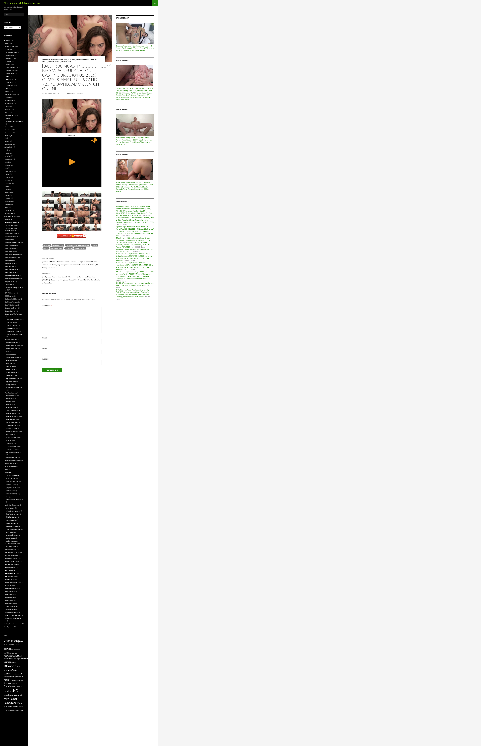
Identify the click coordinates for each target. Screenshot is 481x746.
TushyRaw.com (10, 603)
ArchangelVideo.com (12, 276)
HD (15, 690)
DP (6, 88)
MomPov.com (9, 520)
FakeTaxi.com (9, 401)
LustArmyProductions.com (14, 500)
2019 (13, 645)
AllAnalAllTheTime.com (13, 242)
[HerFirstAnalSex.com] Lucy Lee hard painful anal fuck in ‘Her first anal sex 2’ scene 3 (135, 284)
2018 (10, 645)
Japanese (8, 192)
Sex (16, 706)
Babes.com (8, 285)
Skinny (7, 127)
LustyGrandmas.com (12, 505)
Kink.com (8, 473)
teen (6, 710)
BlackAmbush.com (11, 308)
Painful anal (66, 62)
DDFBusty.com (10, 367)
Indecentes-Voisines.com (13, 452)
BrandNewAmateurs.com (13, 319)
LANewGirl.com (10, 479)
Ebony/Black (9, 171)
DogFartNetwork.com (12, 379)
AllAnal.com (9, 239)
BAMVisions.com (10, 293)
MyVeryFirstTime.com (12, 529)
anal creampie (15, 650)
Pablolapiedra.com (11, 549)
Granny (7, 97)
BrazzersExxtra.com (11, 325)
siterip (21, 707)
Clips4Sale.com (10, 355)
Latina (7, 198)
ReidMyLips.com (10, 576)
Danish (7, 165)
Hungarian (8, 183)
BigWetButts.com (11, 305)
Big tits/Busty (9, 55)
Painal (13, 698)
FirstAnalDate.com (11, 413)
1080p (15, 641)
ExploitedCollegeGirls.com (14, 388)
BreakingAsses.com (11, 328)
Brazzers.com (9, 322)
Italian (7, 189)
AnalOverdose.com (11, 270)
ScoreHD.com (9, 579)
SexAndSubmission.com (13, 582)
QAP (6, 118)
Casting (79, 60)
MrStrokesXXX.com (11, 526)
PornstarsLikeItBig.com (12, 561)
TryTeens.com (9, 597)
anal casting (58, 245)
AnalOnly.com (9, 267)
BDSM (7, 49)
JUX (6, 470)
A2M (6, 43)
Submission (9, 133)
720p (7, 641)
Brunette (8, 670)
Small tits (8, 130)
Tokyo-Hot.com (10, 591)
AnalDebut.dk (9, 252)
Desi (6, 168)
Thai (6, 207)
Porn (19, 703)
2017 (6, 644)
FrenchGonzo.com (11, 422)
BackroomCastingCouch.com (54, 60)
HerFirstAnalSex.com (12, 437)
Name (45, 337)
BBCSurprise (9, 296)
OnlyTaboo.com (10, 546)
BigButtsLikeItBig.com (12, 299)
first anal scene (10, 683)
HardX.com (9, 434)
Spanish (7, 204)
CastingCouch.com (11, 349)
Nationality (7, 147)
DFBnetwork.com (11, 373)
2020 (18, 645)
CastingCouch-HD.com (12, 345)
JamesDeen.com (10, 464)
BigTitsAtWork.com (11, 302)
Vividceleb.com (10, 609)
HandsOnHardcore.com (13, 431)
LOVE (7, 497)
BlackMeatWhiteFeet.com (13, 314)
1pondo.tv (8, 219)
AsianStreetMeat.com (12, 279)
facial (7, 679)
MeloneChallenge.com (12, 511)
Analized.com (9, 261)
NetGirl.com (9, 532)
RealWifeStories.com (12, 573)
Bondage (8, 61)
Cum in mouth (9, 70)
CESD (7, 352)
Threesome (8, 144)
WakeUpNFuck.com (11, 612)
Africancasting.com (11, 236)
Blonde (13, 662)
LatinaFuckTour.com (12, 482)
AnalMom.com (10, 264)
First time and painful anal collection (22, 3)
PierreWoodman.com (12, 552)
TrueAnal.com (9, 594)
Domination (9, 82)
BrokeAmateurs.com (12, 331)
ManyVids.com (10, 508)
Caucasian (8, 159)
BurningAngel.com (11, 339)
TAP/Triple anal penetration (13, 624)
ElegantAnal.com (10, 382)
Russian (7, 201)
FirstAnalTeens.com (11, 419)
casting (7, 673)
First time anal (54, 62)
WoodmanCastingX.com (13, 618)
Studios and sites (9, 216)
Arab (6, 150)
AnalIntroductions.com (12, 258)
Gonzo (19, 686)
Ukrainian (8, 210)
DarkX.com (9, 364)
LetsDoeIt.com (10, 491)
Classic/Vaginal (90, 60)
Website (45, 359)
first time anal (56, 248)
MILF (7, 112)
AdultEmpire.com (11, 233)
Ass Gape (8, 656)
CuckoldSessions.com (12, 358)
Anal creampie (9, 46)
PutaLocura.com (10, 570)
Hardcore (8, 691)
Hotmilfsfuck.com (11, 449)
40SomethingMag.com (12, 222)
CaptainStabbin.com (11, 342)
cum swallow (8, 677)
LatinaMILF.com (10, 485)
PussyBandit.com (10, 567)
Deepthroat (9, 79)
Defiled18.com (10, 370)
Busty (14, 670)
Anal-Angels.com (10, 245)
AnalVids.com (8, 653)
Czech (7, 162)
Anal (7, 649)
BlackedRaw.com (10, 311)
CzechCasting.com (11, 361)
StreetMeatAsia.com (11, 588)
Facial (44, 62)
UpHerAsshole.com (11, 606)
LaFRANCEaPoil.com (12, 476)
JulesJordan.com (10, 467)
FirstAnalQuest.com (11, 416)
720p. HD (47, 245)
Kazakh (7, 195)
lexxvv (63, 93)
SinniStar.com (9, 585)
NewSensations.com (11, 535)
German (7, 180)
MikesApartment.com (12, 514)
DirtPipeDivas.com (11, 376)
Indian (7, 186)
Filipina (7, 174)
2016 (21, 641)
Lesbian (7, 106)
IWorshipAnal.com (11, 458)
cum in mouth (17, 674)
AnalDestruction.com (12, 255)
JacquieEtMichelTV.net (12, 461)
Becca (95, 245)
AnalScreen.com (10, 273)
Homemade (9, 100)
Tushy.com (8, 600)
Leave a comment (76, 93)
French (7, 177)
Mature (7, 109)
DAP (6, 76)
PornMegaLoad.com (11, 558)
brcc (46, 248)
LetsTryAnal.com (10, 494)
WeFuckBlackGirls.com (13, 615)
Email (45, 348)
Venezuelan (9, 213)
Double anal (9, 85)
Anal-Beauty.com (10, 249)
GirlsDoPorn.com (11, 428)
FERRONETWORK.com (13, 410)
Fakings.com (9, 404)
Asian (7, 153)
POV (6, 707)
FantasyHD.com (10, 407)
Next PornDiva (10, 538)
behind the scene (10, 52)
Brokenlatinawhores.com (13, 334)
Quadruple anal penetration (14, 121)
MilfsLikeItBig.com (11, 517)
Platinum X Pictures (11, 555)
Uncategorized (9, 627)
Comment (47, 305)
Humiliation (9, 103)
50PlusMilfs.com (10, 225)
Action (6, 40)
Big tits (7, 661)
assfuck (15, 653)
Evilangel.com (9, 385)
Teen (6, 141)
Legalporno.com (10, 488)
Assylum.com (9, 282)
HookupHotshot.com (12, 446)
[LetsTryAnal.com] (17, 710)
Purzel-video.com (11, 564)
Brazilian (8, 156)
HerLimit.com (9, 440)
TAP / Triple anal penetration (14, 136)
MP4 (7, 698)
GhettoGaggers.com (11, 425)
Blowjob (71, 60)
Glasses (69, 248)
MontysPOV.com (10, 523)
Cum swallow (9, 73)
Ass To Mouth (17, 656)
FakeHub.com (9, 398)
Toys (10, 710)
